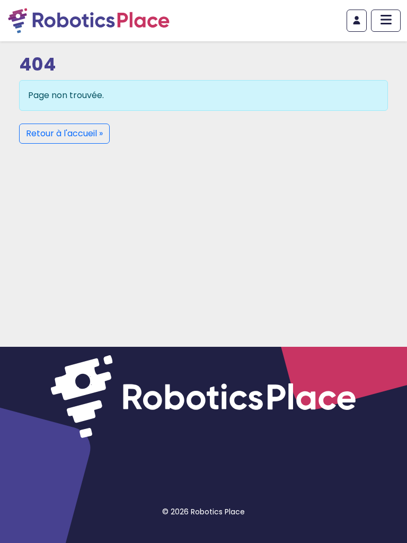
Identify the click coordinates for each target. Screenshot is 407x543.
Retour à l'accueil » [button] (64, 133)
